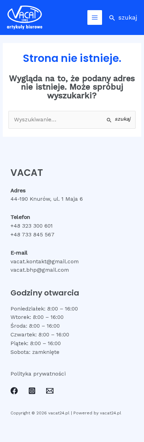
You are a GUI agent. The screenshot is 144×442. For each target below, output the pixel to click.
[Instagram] (32, 390)
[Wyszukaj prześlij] (118, 119)
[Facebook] (14, 390)
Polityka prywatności (38, 374)
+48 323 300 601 (31, 226)
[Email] (49, 390)
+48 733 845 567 (32, 234)
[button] (123, 17)
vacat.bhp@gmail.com (39, 270)
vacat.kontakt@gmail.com (44, 261)
